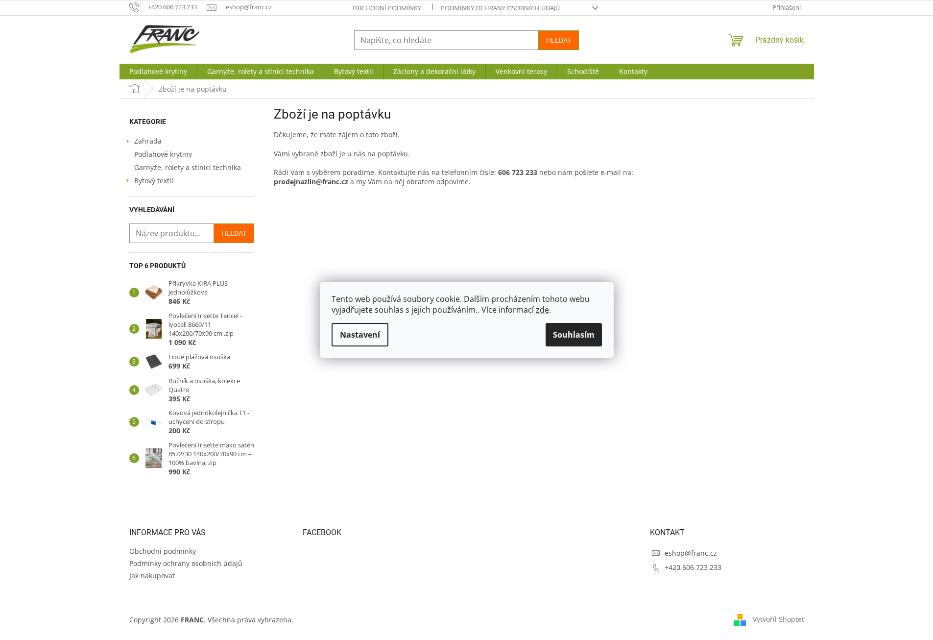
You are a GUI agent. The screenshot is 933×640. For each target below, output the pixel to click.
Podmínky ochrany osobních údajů (500, 7)
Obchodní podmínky (387, 7)
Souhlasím (574, 334)
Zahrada (148, 141)
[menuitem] (158, 71)
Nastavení (360, 334)
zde (542, 309)
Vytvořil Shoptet (778, 619)
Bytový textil (153, 180)
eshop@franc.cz (691, 553)
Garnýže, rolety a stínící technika (187, 167)
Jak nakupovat (152, 575)
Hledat (558, 40)
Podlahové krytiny (163, 154)
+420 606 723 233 (693, 567)
